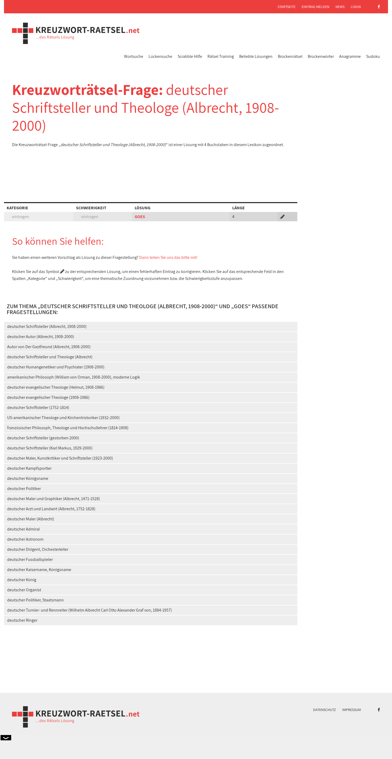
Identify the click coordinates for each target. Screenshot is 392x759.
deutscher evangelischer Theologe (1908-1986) (48, 397)
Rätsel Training (220, 56)
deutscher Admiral (23, 529)
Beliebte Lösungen (256, 56)
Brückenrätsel (290, 56)
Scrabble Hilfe (190, 56)
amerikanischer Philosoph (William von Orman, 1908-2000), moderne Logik (73, 377)
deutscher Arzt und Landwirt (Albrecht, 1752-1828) (51, 509)
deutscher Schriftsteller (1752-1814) (38, 407)
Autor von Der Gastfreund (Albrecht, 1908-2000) (49, 347)
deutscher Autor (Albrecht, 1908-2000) (40, 336)
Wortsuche (133, 56)
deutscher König (21, 580)
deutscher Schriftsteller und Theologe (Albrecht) (50, 357)
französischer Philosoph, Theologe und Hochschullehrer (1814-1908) (68, 428)
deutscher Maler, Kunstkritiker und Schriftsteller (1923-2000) (60, 458)
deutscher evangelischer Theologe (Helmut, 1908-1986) (56, 387)
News (340, 6)
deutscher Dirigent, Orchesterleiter (37, 549)
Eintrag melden (315, 6)
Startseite (286, 6)
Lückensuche (160, 56)
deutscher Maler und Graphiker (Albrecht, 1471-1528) (53, 498)
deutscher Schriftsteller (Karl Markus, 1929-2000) (50, 448)
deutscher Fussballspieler (30, 559)
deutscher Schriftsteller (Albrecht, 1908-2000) (47, 326)
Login (356, 6)
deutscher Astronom (25, 539)
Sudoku (373, 56)
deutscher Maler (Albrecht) (30, 519)
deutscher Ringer (22, 620)
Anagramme (350, 56)
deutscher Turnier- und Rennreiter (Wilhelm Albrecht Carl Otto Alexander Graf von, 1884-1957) (89, 610)
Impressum (351, 709)
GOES (140, 216)
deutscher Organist (24, 590)
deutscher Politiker (24, 488)
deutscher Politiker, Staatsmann (35, 600)
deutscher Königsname (27, 478)
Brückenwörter (321, 56)
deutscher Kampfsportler (29, 468)
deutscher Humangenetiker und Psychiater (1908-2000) (56, 367)
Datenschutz (324, 709)
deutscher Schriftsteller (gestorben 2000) (43, 438)
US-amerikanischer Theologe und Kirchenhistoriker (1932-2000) (63, 417)
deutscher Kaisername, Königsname (39, 569)
